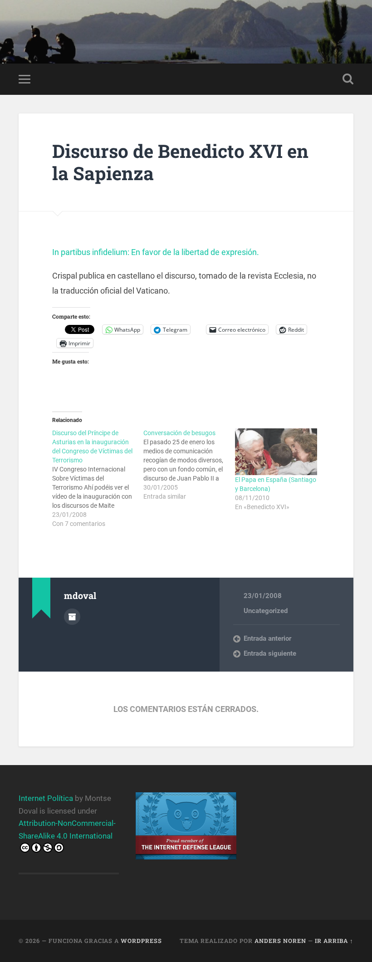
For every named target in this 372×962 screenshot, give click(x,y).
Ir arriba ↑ (334, 940)
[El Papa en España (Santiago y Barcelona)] (276, 452)
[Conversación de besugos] (189, 464)
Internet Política (46, 798)
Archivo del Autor (72, 617)
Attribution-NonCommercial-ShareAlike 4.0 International (67, 829)
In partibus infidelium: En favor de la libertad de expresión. (155, 252)
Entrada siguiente (270, 653)
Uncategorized (266, 611)
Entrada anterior (267, 638)
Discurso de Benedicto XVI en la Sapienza (180, 162)
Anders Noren (280, 940)
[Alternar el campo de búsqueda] (348, 79)
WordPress (141, 940)
